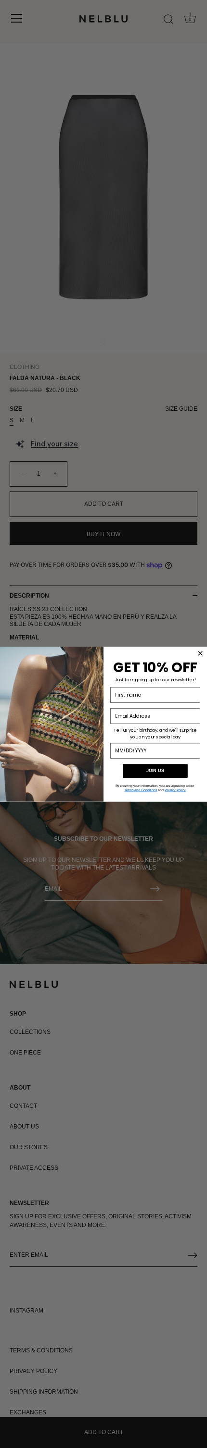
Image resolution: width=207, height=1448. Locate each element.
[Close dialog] (200, 653)
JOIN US (155, 770)
